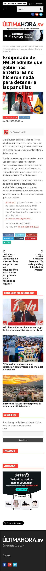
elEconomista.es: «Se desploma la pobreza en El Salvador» (22, 405)
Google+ (32, 235)
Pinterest (32, 238)
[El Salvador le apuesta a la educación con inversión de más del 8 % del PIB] (23, 348)
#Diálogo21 (11, 202)
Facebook (9, 235)
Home (5, 46)
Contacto (7, 555)
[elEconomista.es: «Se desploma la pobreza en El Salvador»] (23, 388)
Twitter (21, 235)
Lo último (24, 117)
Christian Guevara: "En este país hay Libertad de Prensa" (35, 262)
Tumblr (20, 238)
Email (5, 428)
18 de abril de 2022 (28, 226)
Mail (8, 242)
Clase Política (13, 46)
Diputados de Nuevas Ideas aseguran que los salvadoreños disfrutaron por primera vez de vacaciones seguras (10, 269)
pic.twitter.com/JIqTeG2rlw (18, 218)
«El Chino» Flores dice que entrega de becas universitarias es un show (22, 329)
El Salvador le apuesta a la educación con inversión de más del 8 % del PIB (23, 367)
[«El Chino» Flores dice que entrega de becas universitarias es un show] (23, 312)
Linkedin (9, 238)
